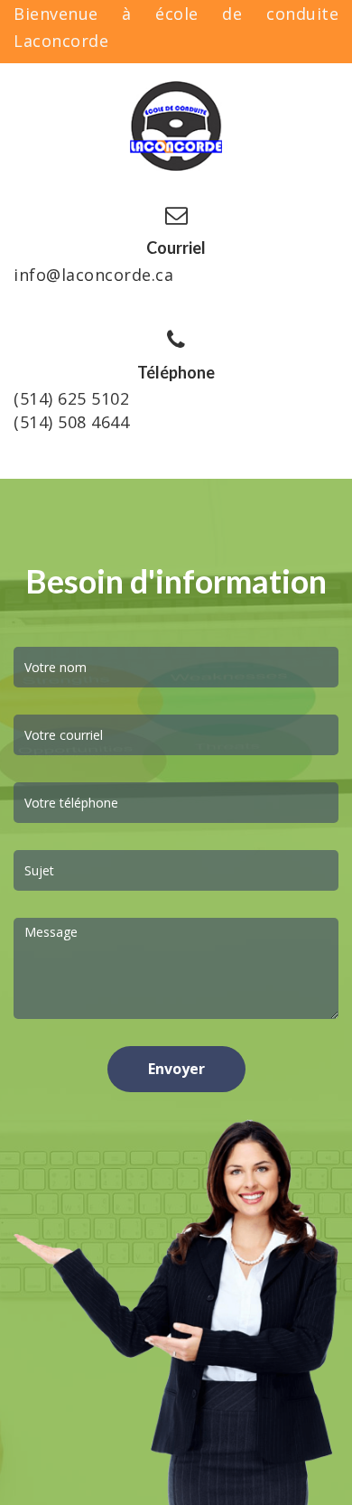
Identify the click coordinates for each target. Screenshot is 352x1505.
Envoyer (176, 1069)
